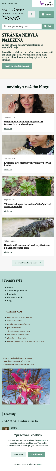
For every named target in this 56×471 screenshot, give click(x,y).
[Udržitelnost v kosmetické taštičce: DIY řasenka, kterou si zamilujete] (28, 103)
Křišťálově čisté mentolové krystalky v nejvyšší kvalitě (27, 164)
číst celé (8, 128)
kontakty (11, 294)
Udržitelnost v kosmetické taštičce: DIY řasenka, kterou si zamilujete (23, 123)
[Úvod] (13, 14)
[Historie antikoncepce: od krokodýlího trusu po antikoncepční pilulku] (28, 227)
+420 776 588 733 (9, 3)
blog (9, 300)
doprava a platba (15, 297)
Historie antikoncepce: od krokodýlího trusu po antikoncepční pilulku (27, 246)
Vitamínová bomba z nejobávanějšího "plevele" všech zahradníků (27, 205)
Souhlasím (36, 454)
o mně (10, 287)
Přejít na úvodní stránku (17, 66)
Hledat (47, 26)
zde (39, 464)
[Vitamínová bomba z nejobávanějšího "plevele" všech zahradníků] (28, 186)
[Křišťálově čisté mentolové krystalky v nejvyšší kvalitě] (28, 144)
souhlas (42, 440)
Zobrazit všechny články (26, 263)
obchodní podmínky (17, 290)
